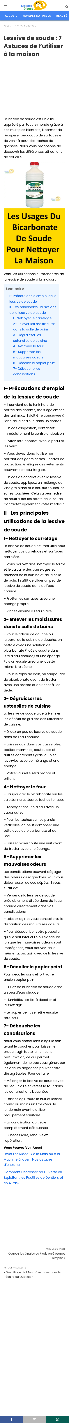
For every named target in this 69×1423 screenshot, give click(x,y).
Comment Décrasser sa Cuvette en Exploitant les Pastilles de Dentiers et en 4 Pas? (33, 1177)
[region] (34, 85)
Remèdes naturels (36, 15)
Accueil (11, 15)
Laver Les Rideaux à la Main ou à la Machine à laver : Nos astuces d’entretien (32, 1159)
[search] (66, 6)
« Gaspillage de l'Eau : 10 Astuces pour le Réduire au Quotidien (32, 1274)
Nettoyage (30, 26)
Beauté (61, 15)
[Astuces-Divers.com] (33, 5)
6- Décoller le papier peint (34, 363)
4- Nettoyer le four (28, 346)
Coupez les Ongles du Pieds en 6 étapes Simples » (36, 1255)
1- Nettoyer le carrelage (32, 318)
